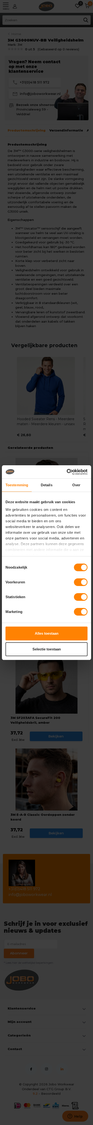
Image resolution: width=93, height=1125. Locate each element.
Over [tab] (76, 485)
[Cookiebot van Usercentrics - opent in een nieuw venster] (67, 472)
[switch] (81, 582)
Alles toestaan (46, 633)
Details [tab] (46, 485)
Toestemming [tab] (16, 485)
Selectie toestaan (46, 649)
